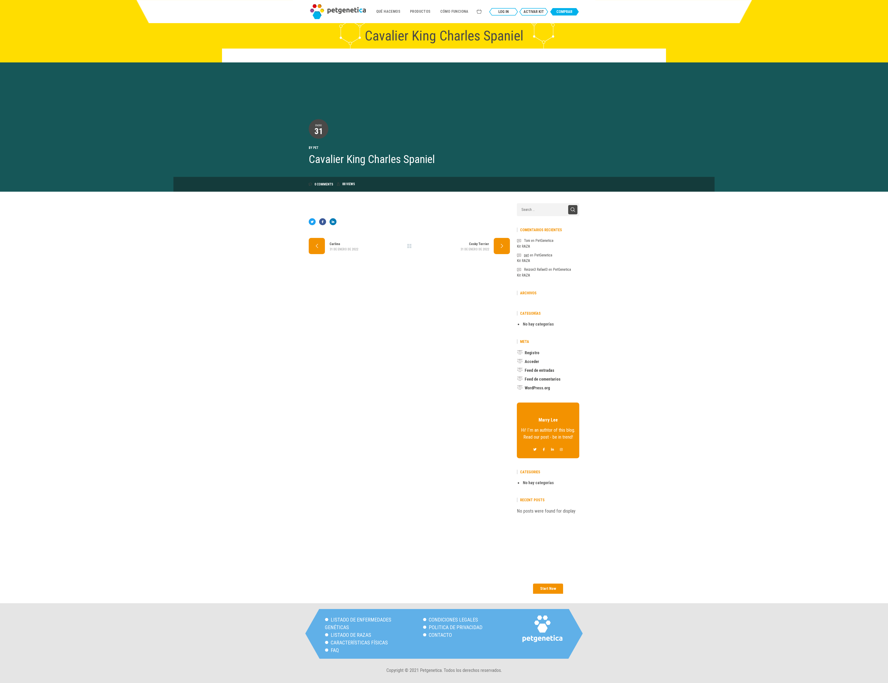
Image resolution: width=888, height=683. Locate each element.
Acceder (532, 361)
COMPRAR (564, 11)
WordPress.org (537, 387)
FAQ (334, 650)
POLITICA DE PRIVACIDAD (455, 627)
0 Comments (323, 184)
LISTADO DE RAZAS (350, 635)
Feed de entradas (539, 370)
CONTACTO (440, 635)
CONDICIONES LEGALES (453, 620)
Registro (532, 352)
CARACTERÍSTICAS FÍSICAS (359, 643)
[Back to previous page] (409, 246)
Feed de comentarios (543, 379)
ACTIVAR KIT (534, 11)
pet (315, 148)
